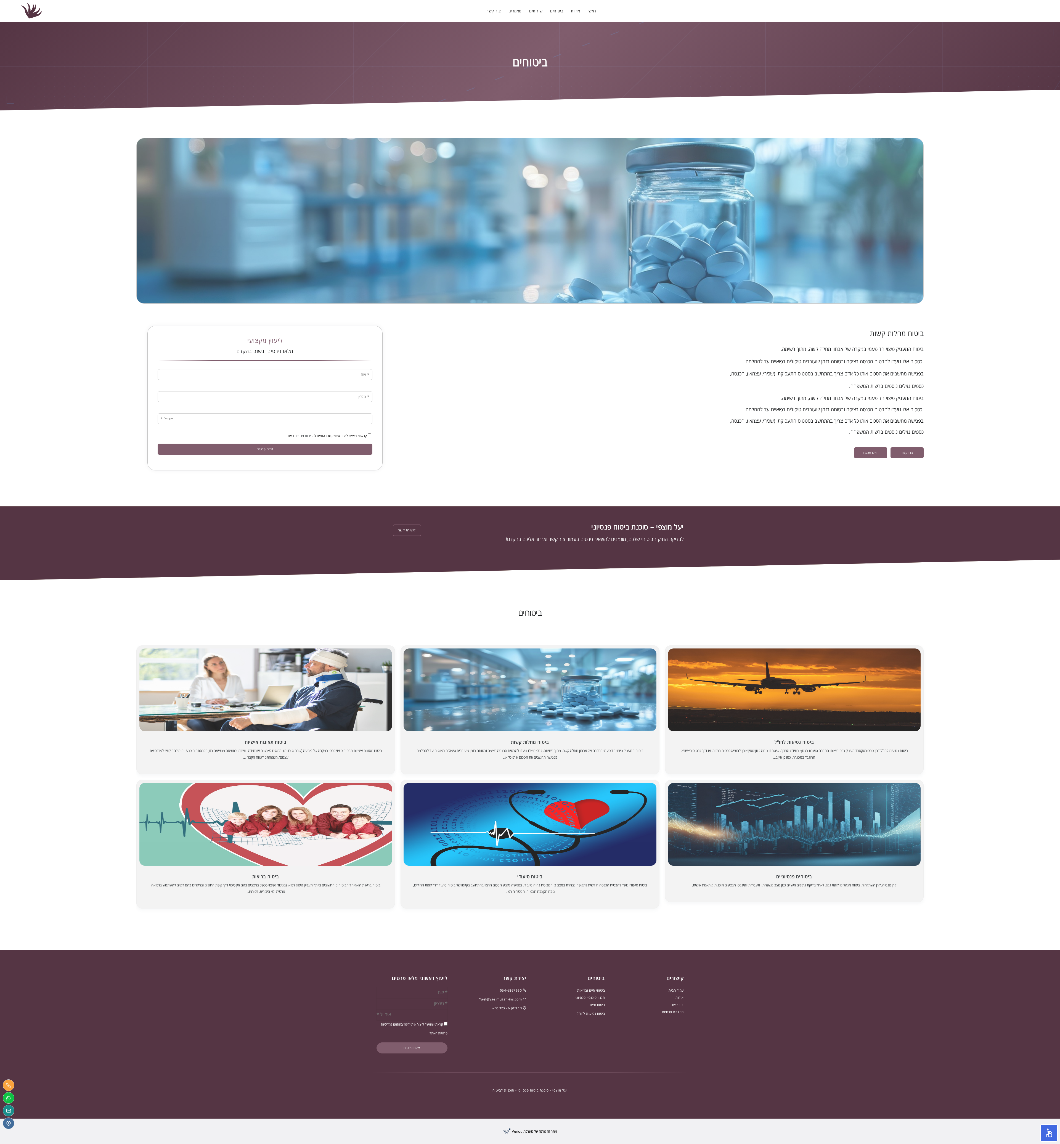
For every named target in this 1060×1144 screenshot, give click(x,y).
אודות (575, 11)
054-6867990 (511, 990)
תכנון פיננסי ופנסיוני (590, 997)
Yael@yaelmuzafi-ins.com (501, 999)
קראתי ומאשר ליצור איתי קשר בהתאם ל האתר (327, 435)
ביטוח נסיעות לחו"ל (591, 1013)
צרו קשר (907, 452)
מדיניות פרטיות (304, 435)
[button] (1049, 1133)
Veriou (517, 1131)
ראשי (592, 11)
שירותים (535, 11)
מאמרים (514, 11)
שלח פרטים (265, 449)
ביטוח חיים (597, 1004)
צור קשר (494, 11)
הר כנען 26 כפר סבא (507, 1008)
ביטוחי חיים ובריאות (591, 990)
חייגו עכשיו (871, 452)
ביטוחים (556, 11)
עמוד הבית (676, 990)
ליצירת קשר (407, 530)
